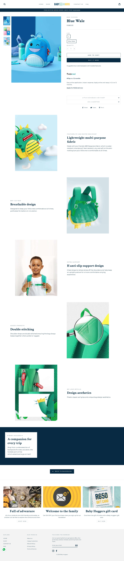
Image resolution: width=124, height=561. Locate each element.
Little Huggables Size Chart (93, 97)
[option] (36, 49)
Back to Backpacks (63, 471)
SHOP (48, 4)
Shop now (22, 521)
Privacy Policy (31, 546)
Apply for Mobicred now (75, 88)
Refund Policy (31, 543)
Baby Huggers (72, 17)
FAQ (87, 4)
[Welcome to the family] (62, 497)
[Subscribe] (76, 545)
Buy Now (101, 521)
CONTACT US (78, 4)
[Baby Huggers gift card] (102, 497)
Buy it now (93, 60)
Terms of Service (31, 549)
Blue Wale (71, 41)
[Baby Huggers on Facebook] (57, 551)
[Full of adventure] (22, 497)
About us (29, 538)
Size (68, 33)
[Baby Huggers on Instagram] (53, 551)
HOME (41, 4)
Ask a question (94, 101)
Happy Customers (32, 541)
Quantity (70, 45)
